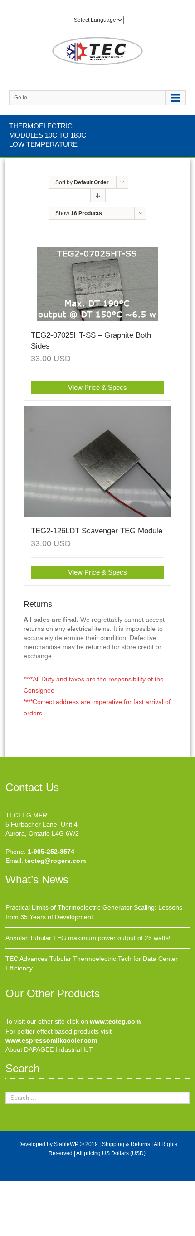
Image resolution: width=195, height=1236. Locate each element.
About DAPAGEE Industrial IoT (49, 1049)
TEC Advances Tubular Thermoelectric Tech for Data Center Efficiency (91, 963)
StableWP (66, 1144)
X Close (11, 1185)
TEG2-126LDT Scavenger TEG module (96, 531)
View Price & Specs (97, 387)
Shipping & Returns (126, 1144)
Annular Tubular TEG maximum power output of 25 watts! (88, 937)
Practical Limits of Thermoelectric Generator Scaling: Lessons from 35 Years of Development (93, 912)
